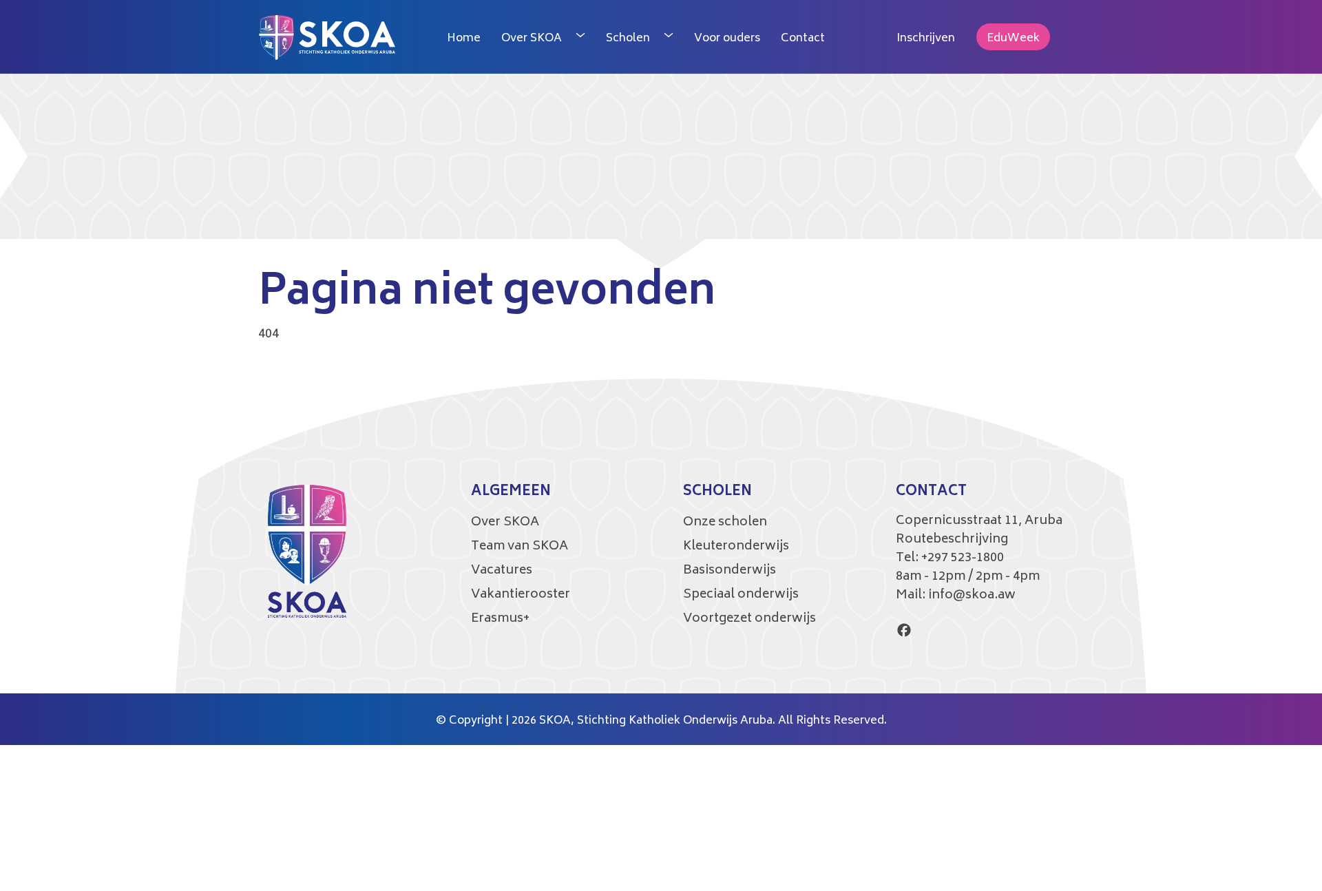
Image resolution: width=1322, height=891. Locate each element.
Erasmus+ (500, 619)
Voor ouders (727, 38)
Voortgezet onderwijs (749, 619)
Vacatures (501, 571)
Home (464, 38)
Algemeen (511, 492)
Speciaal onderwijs (741, 595)
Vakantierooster (520, 595)
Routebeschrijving (952, 540)
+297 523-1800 (962, 558)
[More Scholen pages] (668, 37)
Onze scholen (725, 523)
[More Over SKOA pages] (580, 37)
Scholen (628, 38)
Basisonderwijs (729, 571)
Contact (803, 38)
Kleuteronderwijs (736, 547)
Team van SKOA (519, 547)
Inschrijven (925, 38)
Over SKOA (531, 38)
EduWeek (1013, 38)
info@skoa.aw (972, 596)
